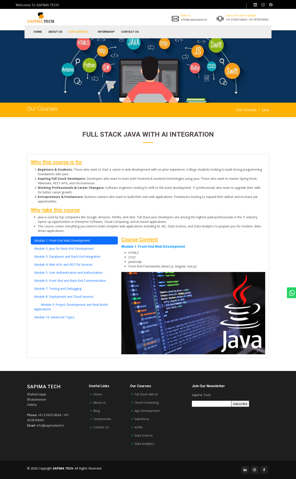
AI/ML (138, 427)
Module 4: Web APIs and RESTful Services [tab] (63, 264)
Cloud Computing (146, 402)
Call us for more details (241, 15)
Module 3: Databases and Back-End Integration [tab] (67, 256)
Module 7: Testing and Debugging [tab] (57, 288)
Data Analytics (144, 443)
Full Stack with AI (146, 394)
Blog (96, 410)
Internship (106, 31)
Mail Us (185, 15)
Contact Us (130, 31)
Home (38, 31)
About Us (55, 31)
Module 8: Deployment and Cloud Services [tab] (64, 297)
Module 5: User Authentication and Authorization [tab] (68, 272)
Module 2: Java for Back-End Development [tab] (64, 248)
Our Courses (246, 109)
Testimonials (102, 419)
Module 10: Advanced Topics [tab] (54, 317)
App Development (147, 410)
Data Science (143, 435)
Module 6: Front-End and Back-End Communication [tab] (70, 280)
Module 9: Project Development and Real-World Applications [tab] (71, 307)
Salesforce (141, 419)
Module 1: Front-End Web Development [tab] (62, 240)
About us (99, 402)
